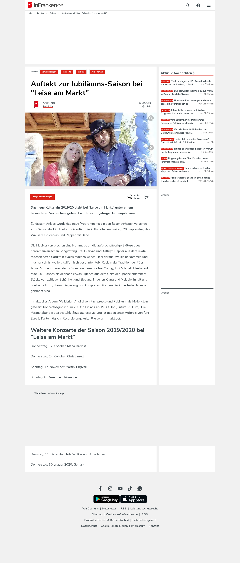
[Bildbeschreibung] (151, 181)
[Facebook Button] (100, 488)
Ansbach (165, 120)
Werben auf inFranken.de (122, 514)
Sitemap (97, 514)
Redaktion (48, 106)
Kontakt (154, 526)
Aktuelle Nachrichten (177, 73)
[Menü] (208, 5)
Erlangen (165, 178)
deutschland (167, 91)
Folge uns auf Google (42, 196)
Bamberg (165, 81)
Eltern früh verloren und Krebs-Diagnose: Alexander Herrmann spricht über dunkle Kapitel (183, 113)
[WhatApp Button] (139, 488)
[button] (31, 147)
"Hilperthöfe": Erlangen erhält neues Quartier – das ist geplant (185, 179)
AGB (145, 514)
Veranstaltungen (49, 72)
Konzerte (67, 72)
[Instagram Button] (110, 488)
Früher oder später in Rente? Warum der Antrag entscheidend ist (187, 150)
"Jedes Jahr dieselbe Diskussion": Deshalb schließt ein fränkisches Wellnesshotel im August (185, 142)
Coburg (81, 72)
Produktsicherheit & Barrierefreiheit (106, 520)
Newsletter (109, 509)
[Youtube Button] (120, 488)
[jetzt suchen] (187, 5)
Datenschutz (89, 526)
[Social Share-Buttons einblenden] (134, 198)
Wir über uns (90, 509)
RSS (123, 509)
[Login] (198, 5)
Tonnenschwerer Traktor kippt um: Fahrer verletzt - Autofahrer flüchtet (185, 171)
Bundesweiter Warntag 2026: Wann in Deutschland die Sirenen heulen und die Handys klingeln (187, 94)
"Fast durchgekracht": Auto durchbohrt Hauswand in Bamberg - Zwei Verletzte (187, 84)
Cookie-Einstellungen (114, 526)
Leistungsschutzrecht (144, 509)
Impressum (138, 526)
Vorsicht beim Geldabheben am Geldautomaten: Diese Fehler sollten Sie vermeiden (184, 132)
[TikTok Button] (130, 488)
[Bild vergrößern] (151, 118)
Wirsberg (165, 110)
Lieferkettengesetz (144, 520)
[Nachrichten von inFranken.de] (44, 5)
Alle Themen (97, 72)
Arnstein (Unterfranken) (172, 168)
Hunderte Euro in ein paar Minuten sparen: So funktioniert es (186, 102)
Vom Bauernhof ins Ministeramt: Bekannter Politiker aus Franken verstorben (182, 123)
